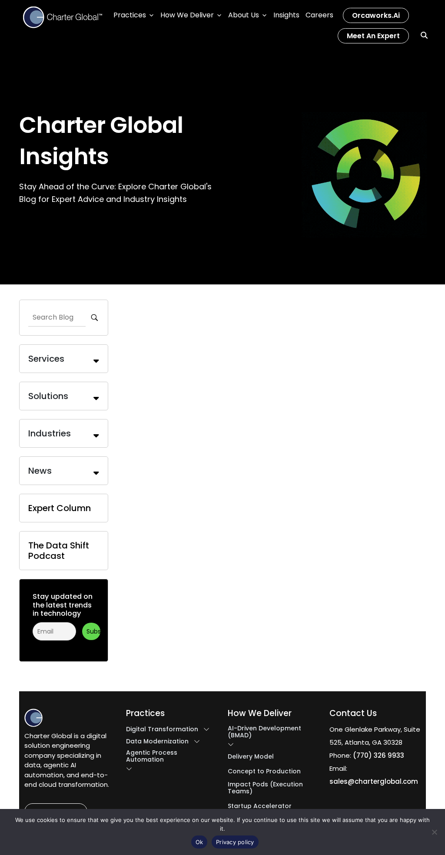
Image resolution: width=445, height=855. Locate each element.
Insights (286, 15)
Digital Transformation (162, 729)
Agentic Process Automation (151, 756)
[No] (434, 832)
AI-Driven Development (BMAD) (264, 732)
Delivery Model (251, 756)
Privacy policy (235, 841)
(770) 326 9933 (378, 755)
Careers (319, 15)
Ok (199, 841)
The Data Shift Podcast (58, 550)
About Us (243, 15)
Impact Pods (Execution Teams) (265, 788)
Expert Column (59, 508)
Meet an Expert (373, 36)
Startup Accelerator (260, 805)
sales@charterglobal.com (373, 781)
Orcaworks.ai (376, 15)
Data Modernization (157, 741)
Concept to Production (264, 771)
